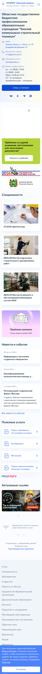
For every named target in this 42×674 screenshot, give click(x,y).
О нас (4, 567)
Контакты (6, 605)
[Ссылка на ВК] (11, 96)
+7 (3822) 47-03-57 (13, 55)
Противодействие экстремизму (17, 620)
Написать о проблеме (19, 158)
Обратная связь (9, 625)
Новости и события (11, 587)
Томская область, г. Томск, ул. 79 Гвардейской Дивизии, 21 (19, 46)
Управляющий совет (12, 630)
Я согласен (21, 669)
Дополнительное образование (17, 600)
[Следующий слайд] (23, 535)
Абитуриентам (9, 577)
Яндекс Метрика (9, 651)
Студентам (7, 582)
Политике (6, 662)
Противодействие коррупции (21, 549)
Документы (7, 645)
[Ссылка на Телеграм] (24, 96)
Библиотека (8, 635)
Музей (5, 640)
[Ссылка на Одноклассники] (17, 96)
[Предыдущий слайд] (18, 515)
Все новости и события (13, 413)
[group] (21, 500)
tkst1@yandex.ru (12, 62)
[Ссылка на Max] (30, 96)
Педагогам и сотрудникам (14, 610)
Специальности (9, 572)
